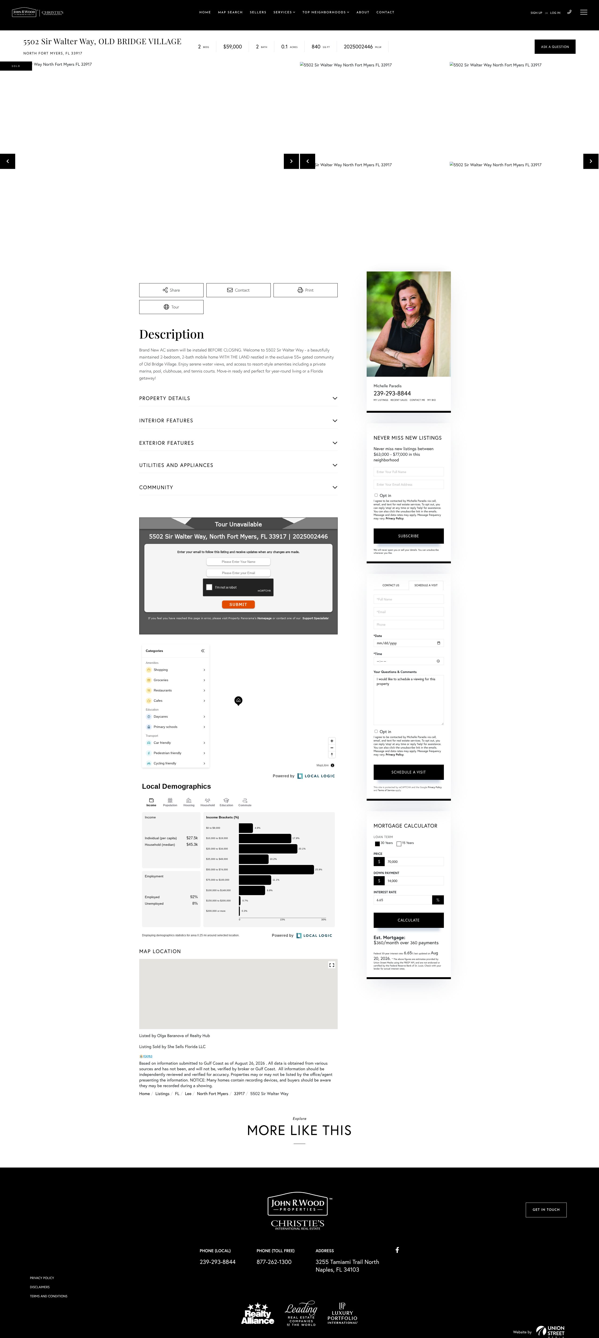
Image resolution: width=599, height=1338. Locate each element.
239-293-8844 (569, 12)
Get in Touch (546, 1210)
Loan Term (383, 837)
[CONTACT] (555, 47)
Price (378, 854)
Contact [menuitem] (385, 12)
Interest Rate (385, 892)
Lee (188, 1093)
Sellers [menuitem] (258, 12)
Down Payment (386, 873)
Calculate (409, 920)
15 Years (408, 842)
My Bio (431, 399)
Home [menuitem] (205, 12)
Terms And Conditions (48, 1296)
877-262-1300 (274, 1262)
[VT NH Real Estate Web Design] (550, 1332)
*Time (378, 654)
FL (177, 1093)
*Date (378, 636)
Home (144, 1093)
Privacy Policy (395, 518)
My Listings (381, 399)
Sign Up (536, 13)
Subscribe (408, 535)
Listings (162, 1093)
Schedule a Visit (426, 585)
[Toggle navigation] (583, 12)
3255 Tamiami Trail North (347, 1265)
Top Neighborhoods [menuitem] (324, 12)
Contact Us (391, 585)
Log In (555, 13)
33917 (239, 1093)
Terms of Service (386, 790)
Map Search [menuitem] (230, 12)
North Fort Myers (212, 1093)
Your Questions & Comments (395, 672)
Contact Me (417, 399)
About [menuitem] (363, 12)
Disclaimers (40, 1287)
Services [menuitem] (283, 12)
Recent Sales (399, 399)
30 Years (387, 842)
